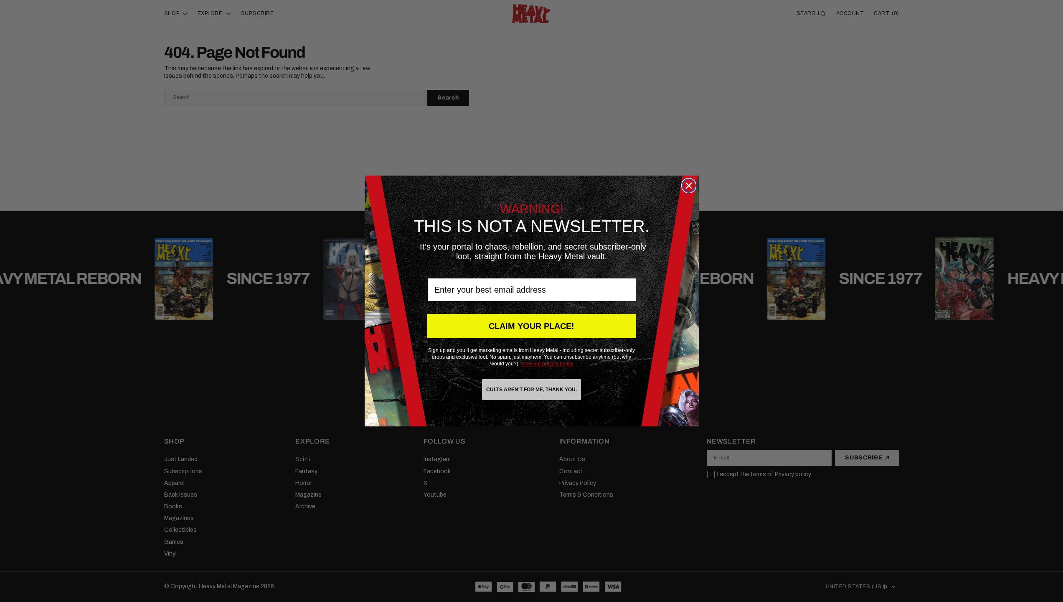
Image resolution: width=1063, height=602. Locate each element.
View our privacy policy (547, 364)
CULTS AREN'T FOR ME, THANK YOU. (531, 390)
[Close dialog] (688, 185)
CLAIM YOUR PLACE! (531, 326)
